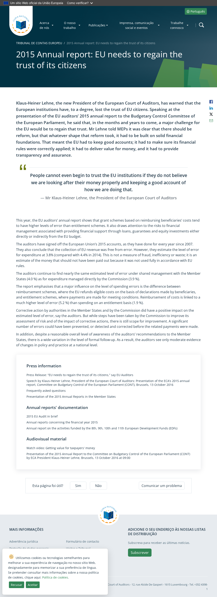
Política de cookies (55, 577)
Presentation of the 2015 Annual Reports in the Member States (71, 397)
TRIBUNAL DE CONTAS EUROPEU (39, 43)
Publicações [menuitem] (97, 25)
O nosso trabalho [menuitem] (70, 25)
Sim (78, 485)
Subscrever (140, 552)
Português (198, 11)
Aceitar (33, 585)
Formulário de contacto (82, 541)
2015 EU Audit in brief (42, 416)
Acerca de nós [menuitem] (44, 25)
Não (98, 485)
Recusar (16, 585)
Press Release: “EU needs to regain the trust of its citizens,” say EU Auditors (79, 375)
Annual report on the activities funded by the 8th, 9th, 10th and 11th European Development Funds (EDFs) (101, 428)
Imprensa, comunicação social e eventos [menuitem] (136, 25)
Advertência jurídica (23, 541)
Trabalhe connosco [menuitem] (177, 25)
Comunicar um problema (162, 485)
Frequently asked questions (46, 391)
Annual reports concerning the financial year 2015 (62, 422)
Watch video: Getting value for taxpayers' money (60, 448)
